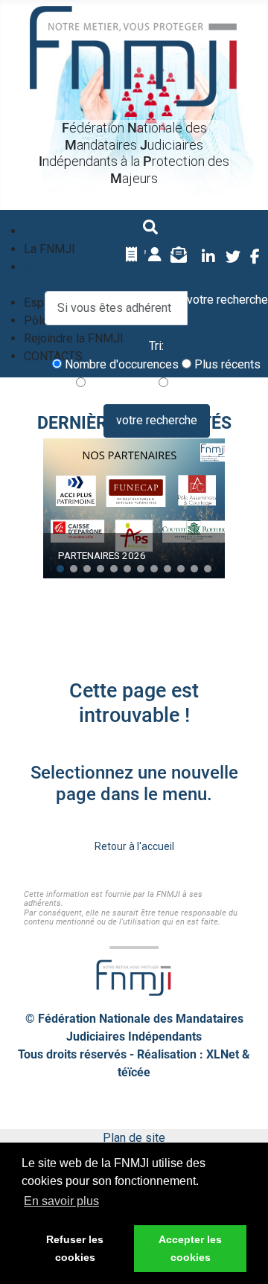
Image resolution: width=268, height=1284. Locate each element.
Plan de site (134, 1138)
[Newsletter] (179, 254)
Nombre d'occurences (120, 364)
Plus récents (226, 364)
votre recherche (156, 420)
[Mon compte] (155, 254)
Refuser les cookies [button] (74, 1248)
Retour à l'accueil (134, 846)
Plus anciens (121, 383)
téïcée (134, 1072)
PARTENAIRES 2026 (102, 555)
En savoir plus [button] (61, 1201)
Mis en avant (202, 383)
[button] (60, 568)
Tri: (156, 346)
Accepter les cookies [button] (190, 1248)
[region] (134, 508)
